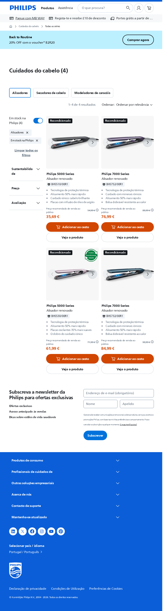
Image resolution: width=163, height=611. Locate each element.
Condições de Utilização (66, 588)
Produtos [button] (47, 8)
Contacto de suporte (24, 505)
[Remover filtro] (27, 132)
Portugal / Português (22, 552)
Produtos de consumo (26, 460)
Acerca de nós (20, 494)
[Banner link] (86, 40)
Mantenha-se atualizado (27, 517)
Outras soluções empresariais (31, 483)
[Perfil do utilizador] (139, 8)
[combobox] (96, 8)
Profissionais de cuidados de (30, 471)
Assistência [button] (65, 8)
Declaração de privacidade (26, 588)
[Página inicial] (22, 8)
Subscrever (94, 435)
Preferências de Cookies (104, 588)
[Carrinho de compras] (149, 8)
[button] (71, 237)
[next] (91, 142)
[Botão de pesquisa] (128, 8)
